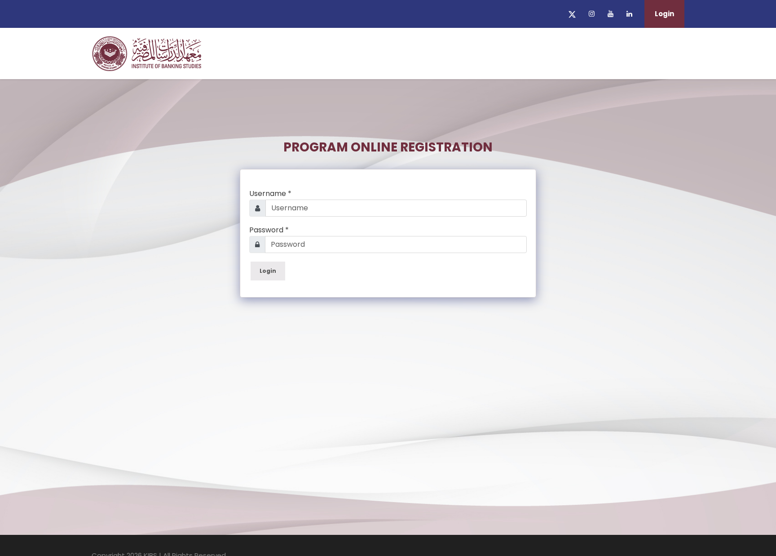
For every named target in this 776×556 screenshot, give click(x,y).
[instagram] (592, 13)
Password (269, 230)
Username (270, 193)
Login (664, 13)
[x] (572, 13)
